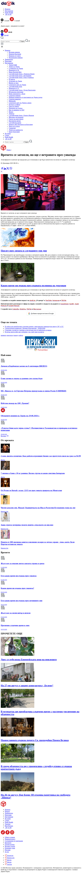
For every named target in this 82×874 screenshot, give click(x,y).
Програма (8, 61)
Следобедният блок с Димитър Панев (21, 74)
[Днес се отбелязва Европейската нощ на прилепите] (17, 655)
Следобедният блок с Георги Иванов (21, 115)
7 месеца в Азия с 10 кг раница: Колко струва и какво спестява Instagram (33, 473)
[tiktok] (3, 834)
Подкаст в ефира (14, 104)
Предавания (9, 11)
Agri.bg (9, 864)
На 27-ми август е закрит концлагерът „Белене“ (27, 685)
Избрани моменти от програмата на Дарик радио (25, 97)
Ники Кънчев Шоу (15, 72)
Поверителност (10, 839)
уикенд (15, 335)
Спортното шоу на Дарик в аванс (20, 103)
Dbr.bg (9, 862)
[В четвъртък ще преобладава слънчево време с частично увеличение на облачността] (17, 707)
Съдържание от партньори (14, 841)
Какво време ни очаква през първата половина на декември (33, 285)
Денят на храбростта (16, 130)
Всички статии (10, 846)
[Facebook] (8, 166)
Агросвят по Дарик (15, 81)
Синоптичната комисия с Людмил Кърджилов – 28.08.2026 (25, 328)
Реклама (7, 850)
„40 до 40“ (8, 14)
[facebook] (2, 169)
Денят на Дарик (14, 66)
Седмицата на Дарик (16, 68)
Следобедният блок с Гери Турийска (21, 77)
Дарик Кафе (13, 65)
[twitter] (8, 169)
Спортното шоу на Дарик (17, 85)
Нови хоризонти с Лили (17, 94)
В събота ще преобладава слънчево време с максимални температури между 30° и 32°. (34, 326)
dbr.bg (3, 460)
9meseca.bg (4, 511)
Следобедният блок (15, 86)
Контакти (8, 843)
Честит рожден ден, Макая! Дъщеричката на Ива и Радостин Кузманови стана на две (38, 508)
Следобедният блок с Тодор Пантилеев (22, 90)
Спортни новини (14, 95)
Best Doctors (9, 826)
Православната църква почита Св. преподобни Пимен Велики (35, 740)
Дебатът (11, 113)
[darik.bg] (8, 5)
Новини (7, 9)
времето (3, 335)
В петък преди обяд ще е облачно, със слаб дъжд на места (24, 332)
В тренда (12, 79)
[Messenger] (5, 166)
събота (20, 335)
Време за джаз (13, 83)
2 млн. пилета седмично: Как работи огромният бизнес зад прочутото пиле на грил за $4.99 (41, 456)
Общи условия (10, 837)
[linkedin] (5, 169)
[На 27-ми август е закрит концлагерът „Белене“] (17, 681)
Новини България (15, 54)
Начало (7, 811)
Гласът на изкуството (16, 119)
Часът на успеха (14, 126)
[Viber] (2, 166)
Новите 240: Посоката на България (21, 124)
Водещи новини (14, 52)
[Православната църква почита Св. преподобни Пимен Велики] (17, 736)
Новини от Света (15, 56)
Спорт (7, 135)
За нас (7, 852)
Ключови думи (10, 848)
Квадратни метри (15, 121)
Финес (11, 112)
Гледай (5, 35)
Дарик (8, 150)
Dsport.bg (10, 855)
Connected (12, 128)
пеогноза (10, 335)
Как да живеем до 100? (16, 110)
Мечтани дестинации (16, 117)
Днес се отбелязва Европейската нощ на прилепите (29, 659)
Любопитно (9, 59)
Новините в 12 (14, 88)
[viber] (11, 169)
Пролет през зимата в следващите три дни (24, 250)
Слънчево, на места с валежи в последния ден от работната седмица (28, 330)
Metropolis (12, 101)
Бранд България (14, 132)
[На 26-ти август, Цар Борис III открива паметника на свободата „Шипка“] (17, 791)
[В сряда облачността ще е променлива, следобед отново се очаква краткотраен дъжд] (17, 762)
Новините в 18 (14, 70)
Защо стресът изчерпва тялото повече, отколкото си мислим (27, 525)
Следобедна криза (15, 123)
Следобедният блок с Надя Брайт (20, 76)
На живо (8, 133)
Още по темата (14, 106)
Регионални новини (16, 57)
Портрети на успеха (15, 108)
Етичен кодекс (10, 844)
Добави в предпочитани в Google (42, 313)
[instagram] (12, 834)
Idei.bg (9, 860)
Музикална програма (16, 92)
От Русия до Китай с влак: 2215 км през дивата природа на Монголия (31, 490)
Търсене (7, 824)
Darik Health (9, 12)
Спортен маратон (15, 99)
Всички (3, 436)
